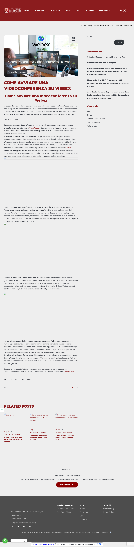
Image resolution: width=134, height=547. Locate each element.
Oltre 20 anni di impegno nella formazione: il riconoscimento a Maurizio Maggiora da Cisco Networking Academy (107, 71)
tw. (11, 379)
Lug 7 (32, 430)
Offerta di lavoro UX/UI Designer (101, 62)
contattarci (69, 372)
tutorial (68, 147)
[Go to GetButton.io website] (5, 545)
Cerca (89, 36)
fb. (5, 379)
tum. (28, 379)
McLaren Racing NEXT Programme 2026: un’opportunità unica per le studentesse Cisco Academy (108, 83)
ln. (23, 379)
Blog (90, 25)
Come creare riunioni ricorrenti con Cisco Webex (13, 439)
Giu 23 (57, 430)
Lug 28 (6, 431)
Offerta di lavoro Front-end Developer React (107, 57)
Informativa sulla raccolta (43, 544)
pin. (16, 379)
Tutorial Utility (92, 126)
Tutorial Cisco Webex (17, 72)
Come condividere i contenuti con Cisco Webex (38, 437)
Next (74, 387)
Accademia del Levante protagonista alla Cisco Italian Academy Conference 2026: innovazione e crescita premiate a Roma (108, 94)
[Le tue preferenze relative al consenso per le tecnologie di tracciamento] (2, 410)
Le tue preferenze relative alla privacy (76, 544)
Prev (8, 387)
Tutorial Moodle (93, 122)
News (89, 115)
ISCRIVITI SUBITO (67, 485)
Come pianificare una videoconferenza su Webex (64, 437)
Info (88, 111)
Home (83, 25)
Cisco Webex (34, 128)
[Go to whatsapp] (5, 540)
